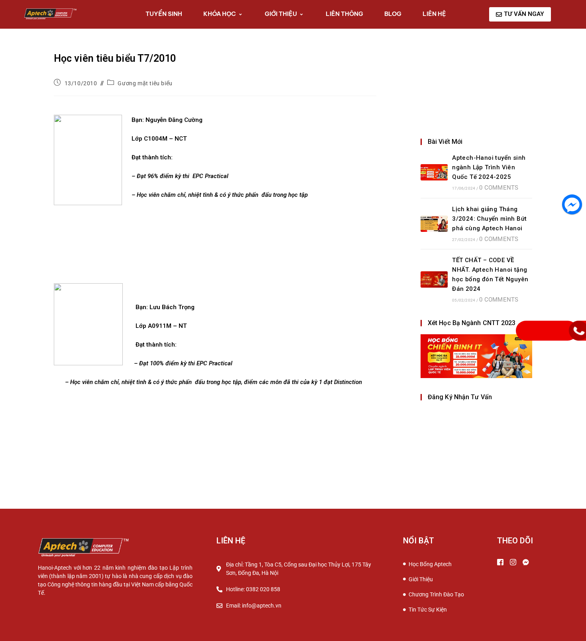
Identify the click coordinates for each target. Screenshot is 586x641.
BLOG (392, 14)
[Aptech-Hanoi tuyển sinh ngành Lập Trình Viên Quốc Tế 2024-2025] (434, 172)
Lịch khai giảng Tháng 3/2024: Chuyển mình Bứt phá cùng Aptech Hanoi (489, 219)
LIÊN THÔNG (344, 14)
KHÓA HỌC (219, 14)
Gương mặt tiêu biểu (145, 83)
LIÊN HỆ (434, 14)
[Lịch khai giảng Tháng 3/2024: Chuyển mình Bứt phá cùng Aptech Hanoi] (434, 224)
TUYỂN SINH (164, 14)
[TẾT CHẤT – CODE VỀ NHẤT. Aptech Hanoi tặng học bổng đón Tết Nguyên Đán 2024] (434, 279)
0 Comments (498, 187)
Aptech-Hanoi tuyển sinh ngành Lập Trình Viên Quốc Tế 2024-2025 (488, 167)
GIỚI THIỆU (281, 14)
